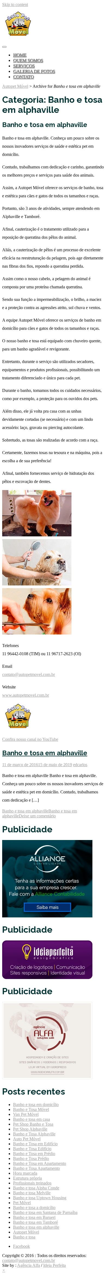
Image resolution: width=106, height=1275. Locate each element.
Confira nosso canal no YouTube (30, 739)
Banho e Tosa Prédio (31, 1158)
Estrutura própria (27, 1178)
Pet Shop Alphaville (30, 1129)
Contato (23, 76)
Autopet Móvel (15, 86)
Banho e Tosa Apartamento (36, 1168)
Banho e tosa (24, 1237)
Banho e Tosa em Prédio (34, 1153)
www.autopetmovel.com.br (25, 695)
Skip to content (15, 4)
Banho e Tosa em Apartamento (39, 1163)
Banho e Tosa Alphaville (34, 1134)
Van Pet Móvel (26, 1114)
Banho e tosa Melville (32, 1193)
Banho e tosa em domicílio (36, 1104)
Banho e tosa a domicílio (34, 1207)
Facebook (21, 1246)
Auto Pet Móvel (26, 1139)
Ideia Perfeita (54, 1265)
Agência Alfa (28, 1265)
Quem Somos (28, 60)
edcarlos (80, 764)
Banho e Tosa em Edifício (35, 1143)
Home (19, 55)
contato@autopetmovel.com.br (28, 674)
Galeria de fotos (34, 71)
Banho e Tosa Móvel (31, 1109)
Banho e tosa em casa (31, 1119)
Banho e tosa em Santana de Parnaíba (45, 1212)
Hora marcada (25, 1173)
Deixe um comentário (37, 816)
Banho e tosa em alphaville (44, 753)
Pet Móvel (22, 1202)
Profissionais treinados (32, 1183)
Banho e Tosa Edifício (32, 1148)
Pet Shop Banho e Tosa (33, 1124)
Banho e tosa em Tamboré (35, 1222)
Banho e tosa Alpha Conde (36, 1188)
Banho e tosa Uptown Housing (39, 1197)
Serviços (24, 65)
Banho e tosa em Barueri (34, 1217)
